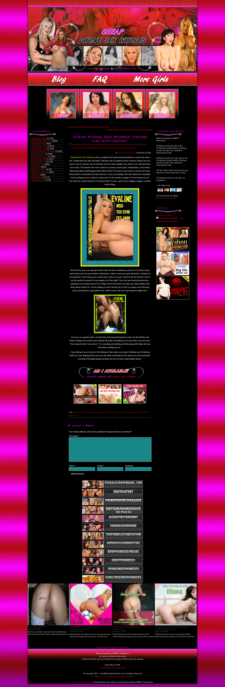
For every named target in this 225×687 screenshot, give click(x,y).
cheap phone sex (93, 412)
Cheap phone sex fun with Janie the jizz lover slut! (129, 129)
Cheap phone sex (38, 148)
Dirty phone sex (38, 154)
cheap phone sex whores (109, 412)
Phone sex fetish (38, 169)
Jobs (132, 676)
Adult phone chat (38, 138)
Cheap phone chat (39, 146)
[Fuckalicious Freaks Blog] (85, 403)
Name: (72, 465)
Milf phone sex (37, 164)
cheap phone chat (79, 412)
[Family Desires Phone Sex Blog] (110, 403)
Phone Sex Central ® (164, 215)
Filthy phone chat (38, 159)
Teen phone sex (38, 180)
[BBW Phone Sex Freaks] (172, 274)
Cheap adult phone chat (41, 140)
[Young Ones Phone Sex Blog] (135, 403)
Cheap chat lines (38, 143)
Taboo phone (36, 177)
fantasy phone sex (138, 412)
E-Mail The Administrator (82, 682)
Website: (129, 465)
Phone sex (35, 167)
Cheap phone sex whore (126, 153)
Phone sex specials (39, 172)
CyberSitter (104, 668)
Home (93, 676)
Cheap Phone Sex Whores (43, 151)
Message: (74, 435)
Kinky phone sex (38, 161)
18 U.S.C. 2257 (103, 676)
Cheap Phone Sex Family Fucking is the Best (89, 127)
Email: (100, 465)
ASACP (123, 668)
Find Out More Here (166, 198)
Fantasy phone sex (39, 156)
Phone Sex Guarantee (120, 676)
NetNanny (114, 668)
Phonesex (35, 174)
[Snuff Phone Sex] (172, 298)
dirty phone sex (124, 412)
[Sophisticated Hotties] (172, 250)
